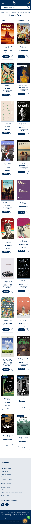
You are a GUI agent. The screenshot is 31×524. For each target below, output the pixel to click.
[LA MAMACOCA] (27, 94)
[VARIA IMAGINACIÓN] (27, 251)
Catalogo (8, 12)
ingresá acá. (24, 514)
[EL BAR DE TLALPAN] (27, 56)
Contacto (3, 477)
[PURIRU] (27, 172)
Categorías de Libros (6, 468)
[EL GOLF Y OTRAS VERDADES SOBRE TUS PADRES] (11, 369)
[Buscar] (28, 7)
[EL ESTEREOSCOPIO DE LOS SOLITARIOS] (11, 252)
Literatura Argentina (17, 12)
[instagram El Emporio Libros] (2, 504)
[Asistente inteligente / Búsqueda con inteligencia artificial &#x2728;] (25, 521)
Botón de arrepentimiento (7, 515)
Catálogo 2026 (4, 471)
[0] (28, 3)
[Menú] (2, 3)
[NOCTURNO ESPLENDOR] (27, 291)
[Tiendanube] (5, 518)
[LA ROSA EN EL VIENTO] (11, 291)
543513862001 (6, 487)
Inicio (2, 12)
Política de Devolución (6, 479)
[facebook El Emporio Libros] (7, 504)
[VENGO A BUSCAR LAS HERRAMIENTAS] (27, 369)
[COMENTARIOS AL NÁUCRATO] (11, 56)
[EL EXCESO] (27, 329)
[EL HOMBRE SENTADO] (11, 174)
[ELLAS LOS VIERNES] (27, 212)
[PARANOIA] (11, 95)
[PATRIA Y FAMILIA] (11, 212)
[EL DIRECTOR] (11, 133)
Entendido (27, 522)
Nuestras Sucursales (6, 474)
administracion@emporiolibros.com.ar (12, 492)
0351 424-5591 (6, 490)
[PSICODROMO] (11, 329)
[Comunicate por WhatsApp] (28, 517)
